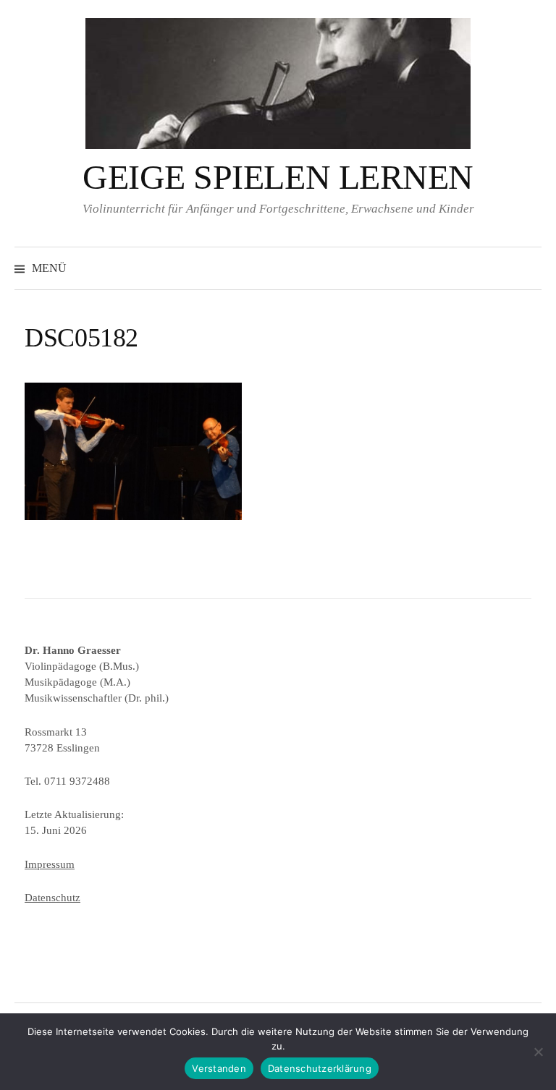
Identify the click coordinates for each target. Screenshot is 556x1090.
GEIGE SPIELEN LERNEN (278, 177)
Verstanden (219, 1068)
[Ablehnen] (538, 1051)
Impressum (50, 864)
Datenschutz (52, 897)
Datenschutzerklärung (319, 1068)
